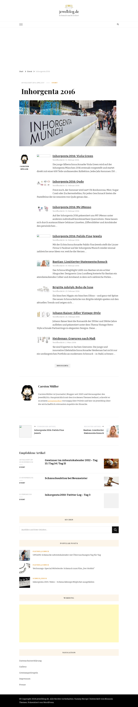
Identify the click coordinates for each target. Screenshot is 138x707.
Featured (37, 551)
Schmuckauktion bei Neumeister (66, 478)
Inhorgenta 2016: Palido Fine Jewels (77, 236)
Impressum (24, 679)
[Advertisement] (69, 48)
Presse (22, 684)
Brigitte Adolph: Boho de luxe (73, 287)
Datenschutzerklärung (30, 661)
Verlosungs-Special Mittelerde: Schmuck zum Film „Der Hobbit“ (64, 568)
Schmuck (45, 551)
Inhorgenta (62, 366)
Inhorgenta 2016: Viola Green (73, 156)
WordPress (48, 702)
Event (55, 83)
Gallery (23, 666)
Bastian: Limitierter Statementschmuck (80, 261)
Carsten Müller (24, 167)
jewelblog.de (69, 11)
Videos (44, 578)
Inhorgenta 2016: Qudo (68, 181)
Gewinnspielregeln (28, 673)
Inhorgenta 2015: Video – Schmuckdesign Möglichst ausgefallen (63, 582)
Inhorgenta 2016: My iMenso (72, 207)
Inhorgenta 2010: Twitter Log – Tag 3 (67, 494)
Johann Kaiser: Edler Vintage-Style (77, 313)
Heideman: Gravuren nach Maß (74, 338)
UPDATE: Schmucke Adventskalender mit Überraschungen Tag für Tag (67, 555)
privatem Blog (55, 401)
